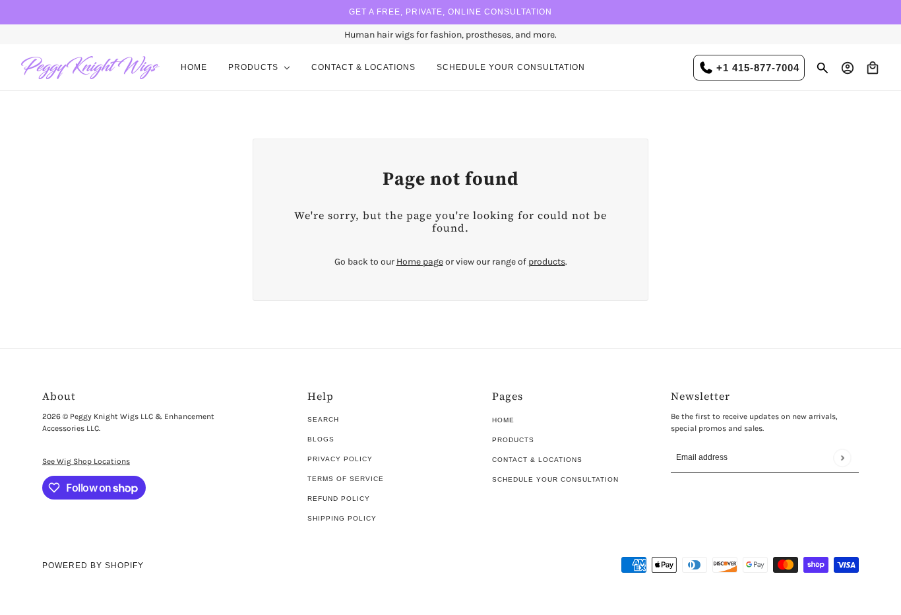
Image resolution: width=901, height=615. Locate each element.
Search (323, 419)
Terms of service (345, 478)
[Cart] (872, 68)
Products (513, 439)
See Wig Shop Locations (86, 461)
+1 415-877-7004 (757, 67)
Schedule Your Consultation (555, 479)
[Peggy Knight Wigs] (90, 67)
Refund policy (338, 498)
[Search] (822, 68)
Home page (419, 261)
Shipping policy (342, 518)
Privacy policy (340, 459)
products (546, 261)
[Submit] (842, 458)
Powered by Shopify (93, 565)
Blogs (320, 439)
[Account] (847, 68)
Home (503, 420)
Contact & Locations (537, 459)
